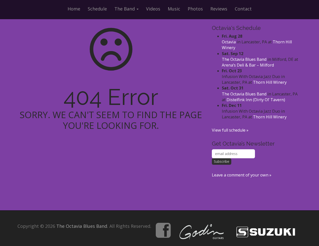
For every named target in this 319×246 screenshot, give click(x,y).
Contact (243, 9)
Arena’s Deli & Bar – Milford (248, 65)
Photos (195, 9)
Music (174, 9)
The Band (125, 9)
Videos (153, 9)
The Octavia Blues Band (244, 59)
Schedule (97, 9)
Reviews (218, 9)
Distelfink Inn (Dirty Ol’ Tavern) (256, 99)
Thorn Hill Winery (270, 82)
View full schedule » (230, 130)
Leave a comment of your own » (241, 175)
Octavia (229, 42)
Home (74, 9)
